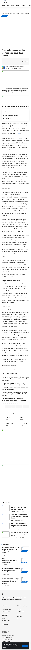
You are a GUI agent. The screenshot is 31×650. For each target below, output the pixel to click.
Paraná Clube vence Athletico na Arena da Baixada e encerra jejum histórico (19, 516)
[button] (25, 646)
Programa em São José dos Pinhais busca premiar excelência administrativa (11, 570)
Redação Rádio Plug (10, 66)
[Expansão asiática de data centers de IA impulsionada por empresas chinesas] (6, 534)
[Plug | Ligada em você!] (6, 1)
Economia (13, 511)
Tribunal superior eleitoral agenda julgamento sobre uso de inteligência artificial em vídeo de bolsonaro (15, 393)
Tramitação (8, 118)
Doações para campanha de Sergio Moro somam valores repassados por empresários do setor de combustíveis (15, 378)
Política (4, 16)
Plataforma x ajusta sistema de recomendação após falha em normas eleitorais (10, 560)
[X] (22, 418)
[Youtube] (22, 424)
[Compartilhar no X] (8, 60)
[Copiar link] (15, 60)
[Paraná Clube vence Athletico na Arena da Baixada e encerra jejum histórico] (6, 517)
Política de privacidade (7, 645)
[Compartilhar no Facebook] (5, 60)
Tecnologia (13, 537)
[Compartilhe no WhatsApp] (10, 60)
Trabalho (12, 529)
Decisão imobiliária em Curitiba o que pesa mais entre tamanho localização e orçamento (19, 507)
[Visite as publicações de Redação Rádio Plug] (3, 67)
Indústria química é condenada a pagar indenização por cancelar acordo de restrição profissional (19, 525)
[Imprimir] (18, 60)
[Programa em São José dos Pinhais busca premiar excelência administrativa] (25, 570)
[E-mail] (20, 406)
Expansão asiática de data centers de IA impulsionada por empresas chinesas (19, 534)
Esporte (12, 520)
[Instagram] (9, 424)
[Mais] (5, 63)
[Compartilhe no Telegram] (13, 60)
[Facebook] (9, 418)
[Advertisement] (15, 32)
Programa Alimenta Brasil (11, 115)
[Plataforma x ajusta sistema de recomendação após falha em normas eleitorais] (25, 560)
